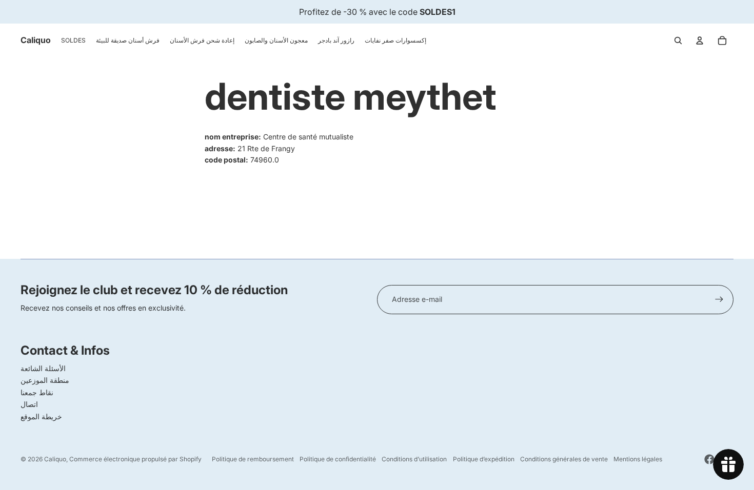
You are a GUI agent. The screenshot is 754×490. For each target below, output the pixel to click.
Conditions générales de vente (564, 459)
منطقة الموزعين (45, 380)
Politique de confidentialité (338, 459)
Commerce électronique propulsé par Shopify (135, 459)
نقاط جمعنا (37, 392)
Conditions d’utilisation (414, 459)
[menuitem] (73, 40)
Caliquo (55, 459)
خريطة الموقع (41, 416)
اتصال (29, 404)
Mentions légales (637, 459)
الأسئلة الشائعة (43, 368)
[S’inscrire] (719, 299)
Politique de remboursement (253, 459)
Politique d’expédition (483, 459)
